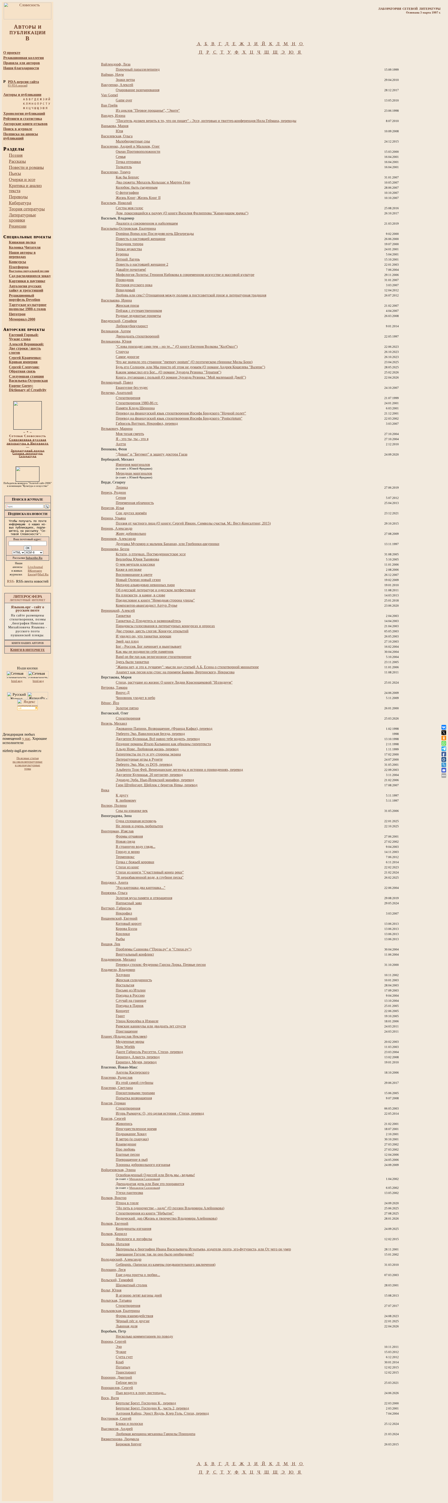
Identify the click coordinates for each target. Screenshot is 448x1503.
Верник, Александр (116, 528)
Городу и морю (128, 852)
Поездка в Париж (130, 1006)
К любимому (126, 800)
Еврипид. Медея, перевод (136, 1062)
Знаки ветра (125, 80)
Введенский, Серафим (119, 321)
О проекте (11, 53)
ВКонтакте (35, 570)
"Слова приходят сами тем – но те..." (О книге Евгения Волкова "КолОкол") (177, 346)
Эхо (119, 1347)
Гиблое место (126, 1383)
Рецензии (17, 226)
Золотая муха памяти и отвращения (144, 898)
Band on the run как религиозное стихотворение (153, 657)
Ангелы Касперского (132, 1072)
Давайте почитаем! (131, 269)
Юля (119, 131)
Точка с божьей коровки (135, 862)
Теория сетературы (27, 208)
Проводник (125, 280)
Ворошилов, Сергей (117, 1388)
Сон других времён (131, 513)
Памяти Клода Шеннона (135, 408)
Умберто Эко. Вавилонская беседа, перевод (150, 734)
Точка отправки (128, 162)
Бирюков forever (128, 1444)
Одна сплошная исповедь (136, 821)
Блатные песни (128, 1154)
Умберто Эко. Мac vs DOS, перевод (144, 764)
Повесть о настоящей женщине (140, 239)
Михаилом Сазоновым (144, 1179)
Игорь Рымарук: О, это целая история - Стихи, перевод (160, 1113)
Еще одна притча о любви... (138, 1275)
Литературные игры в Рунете (139, 759)
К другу (122, 795)
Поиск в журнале (17, 129)
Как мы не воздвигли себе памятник (145, 652)
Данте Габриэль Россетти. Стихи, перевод (149, 1052)
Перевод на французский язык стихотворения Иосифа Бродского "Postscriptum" (179, 418)
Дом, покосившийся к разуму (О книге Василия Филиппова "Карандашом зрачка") (182, 213)
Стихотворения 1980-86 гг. (137, 403)
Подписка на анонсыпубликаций (20, 136)
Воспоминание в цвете (134, 575)
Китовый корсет (129, 923)
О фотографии (127, 193)
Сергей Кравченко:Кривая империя (25, 360)
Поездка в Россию (130, 995)
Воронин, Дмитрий (116, 1377)
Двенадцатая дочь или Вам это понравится (150, 1184)
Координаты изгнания (133, 1229)
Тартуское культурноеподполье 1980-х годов (27, 307)
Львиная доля (126, 1326)
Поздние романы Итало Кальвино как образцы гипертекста (163, 744)
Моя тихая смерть (130, 434)
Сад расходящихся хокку (30, 276)
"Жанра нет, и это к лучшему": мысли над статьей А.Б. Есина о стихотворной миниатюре (187, 667)
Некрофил (124, 913)
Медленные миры (130, 1042)
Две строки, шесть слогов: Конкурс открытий (152, 631)
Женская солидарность (134, 980)
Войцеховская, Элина (118, 1170)
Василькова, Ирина (116, 300)
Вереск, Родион (113, 492)
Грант (120, 1016)
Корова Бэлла (126, 929)
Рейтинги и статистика (22, 119)
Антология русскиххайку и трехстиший (26, 288)
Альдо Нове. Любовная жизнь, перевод (147, 749)
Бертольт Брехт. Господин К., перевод (146, 1403)
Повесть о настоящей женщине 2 (142, 264)
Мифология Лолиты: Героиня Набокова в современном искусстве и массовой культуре (185, 275)
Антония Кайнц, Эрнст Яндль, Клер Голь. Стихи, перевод (162, 1413)
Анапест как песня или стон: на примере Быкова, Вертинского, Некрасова (175, 672)
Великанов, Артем (116, 331)
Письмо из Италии (131, 990)
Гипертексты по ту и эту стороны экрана (148, 754)
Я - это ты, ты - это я (132, 439)
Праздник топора (129, 244)
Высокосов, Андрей (117, 1429)
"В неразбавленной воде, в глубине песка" (150, 877)
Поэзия (16, 155)
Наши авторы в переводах (22, 254)
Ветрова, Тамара (114, 687)
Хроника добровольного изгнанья (143, 1165)
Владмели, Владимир (118, 970)
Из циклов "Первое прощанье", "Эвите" (148, 110)
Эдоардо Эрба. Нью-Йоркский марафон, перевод (155, 780)
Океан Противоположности (138, 151)
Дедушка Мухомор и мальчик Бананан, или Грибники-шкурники (167, 544)
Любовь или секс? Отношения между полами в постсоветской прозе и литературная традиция (191, 295)
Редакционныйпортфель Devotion (24, 297)
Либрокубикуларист (132, 326)
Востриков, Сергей (116, 1418)
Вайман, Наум (112, 75)
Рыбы (120, 939)
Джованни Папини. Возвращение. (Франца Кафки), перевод (164, 729)
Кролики (123, 934)
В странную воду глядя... (135, 847)
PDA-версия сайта (23, 82)
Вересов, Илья (112, 508)
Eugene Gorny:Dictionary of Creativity (27, 388)
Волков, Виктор (113, 1198)
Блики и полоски (129, 1424)
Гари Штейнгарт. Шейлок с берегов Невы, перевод (156, 785)
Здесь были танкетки (132, 662)
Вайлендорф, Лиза (115, 64)
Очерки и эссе (22, 179)
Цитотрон (17, 314)
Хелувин (123, 975)
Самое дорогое (127, 357)
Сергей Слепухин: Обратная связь (24, 369)
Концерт (122, 1011)
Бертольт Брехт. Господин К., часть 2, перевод (152, 1408)
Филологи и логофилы (134, 1239)
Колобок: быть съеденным (137, 187)
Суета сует (124, 1357)
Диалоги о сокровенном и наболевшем (147, 223)
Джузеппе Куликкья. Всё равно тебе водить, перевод (158, 739)
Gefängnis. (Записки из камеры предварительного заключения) (165, 1264)
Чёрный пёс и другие (133, 1321)
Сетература (27, 456)
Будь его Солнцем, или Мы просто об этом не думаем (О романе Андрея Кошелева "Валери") (190, 367)
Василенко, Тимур (115, 172)
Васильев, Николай (116, 203)
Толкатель (124, 167)
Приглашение (127, 1031)
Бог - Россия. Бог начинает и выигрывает (149, 646)
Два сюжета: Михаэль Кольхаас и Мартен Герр (153, 182)
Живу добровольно (131, 534)
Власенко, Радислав (117, 1077)
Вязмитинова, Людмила (120, 1439)
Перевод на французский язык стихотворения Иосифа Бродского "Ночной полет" (181, 413)
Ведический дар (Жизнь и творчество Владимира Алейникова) (166, 1218)
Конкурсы (17, 262)
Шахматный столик (131, 1285)
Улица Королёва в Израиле (137, 1021)
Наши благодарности (21, 68)
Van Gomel (109, 95)
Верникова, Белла (115, 549)
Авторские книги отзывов (25, 124)
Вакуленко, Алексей (117, 85)
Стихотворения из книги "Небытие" (145, 1213)
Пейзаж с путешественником (139, 311)
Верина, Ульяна (113, 518)
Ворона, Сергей (113, 1341)
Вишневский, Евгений (119, 918)
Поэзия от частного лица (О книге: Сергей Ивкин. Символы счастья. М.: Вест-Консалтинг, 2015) (193, 523)
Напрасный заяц (129, 903)
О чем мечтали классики (135, 564)
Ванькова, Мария (114, 126)
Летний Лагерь (128, 259)
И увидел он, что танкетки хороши (143, 636)
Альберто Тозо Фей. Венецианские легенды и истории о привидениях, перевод (179, 770)
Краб (120, 1362)
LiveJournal (35, 567)
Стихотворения (128, 398)
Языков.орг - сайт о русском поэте (27, 608)
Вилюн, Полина (114, 805)
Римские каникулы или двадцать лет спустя (151, 1026)
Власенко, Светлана (117, 1088)
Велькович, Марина (117, 429)
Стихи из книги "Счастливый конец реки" (150, 872)
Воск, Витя (110, 1398)
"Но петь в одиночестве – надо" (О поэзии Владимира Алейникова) (170, 1208)
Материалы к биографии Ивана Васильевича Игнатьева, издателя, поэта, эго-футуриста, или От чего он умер (203, 1249)
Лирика (122, 487)
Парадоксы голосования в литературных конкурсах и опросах (165, 626)
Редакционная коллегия (23, 58)
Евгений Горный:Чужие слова (23, 337)
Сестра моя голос (129, 208)
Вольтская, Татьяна (116, 1300)
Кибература (20, 202)
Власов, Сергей (113, 1118)
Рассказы (17, 161)
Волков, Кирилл (114, 1234)
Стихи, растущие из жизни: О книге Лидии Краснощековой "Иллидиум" (174, 682)
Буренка (122, 254)
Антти (121, 444)
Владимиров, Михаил (118, 959)
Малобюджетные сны (133, 141)
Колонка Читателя (25, 247)
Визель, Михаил (114, 723)
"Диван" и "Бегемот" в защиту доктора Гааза (151, 454)
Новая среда (125, 841)
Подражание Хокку (131, 1134)
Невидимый (125, 290)
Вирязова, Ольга (114, 893)
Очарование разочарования (137, 90)
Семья (121, 157)
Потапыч (123, 1367)
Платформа (29, 269)
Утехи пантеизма (129, 1193)
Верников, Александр (118, 539)
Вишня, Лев (110, 944)
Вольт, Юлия (111, 1290)
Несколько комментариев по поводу (144, 1336)
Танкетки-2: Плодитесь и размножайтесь (148, 621)
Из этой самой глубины (134, 1083)
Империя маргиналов (133, 464)
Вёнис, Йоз (110, 703)
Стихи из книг (127, 867)
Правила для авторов (21, 63)
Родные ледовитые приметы (138, 316)
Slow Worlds (125, 1047)
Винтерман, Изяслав (117, 831)
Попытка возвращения (134, 1098)
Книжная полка (22, 242)
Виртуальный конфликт (135, 954)
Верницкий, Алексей (118, 610)
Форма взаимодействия (134, 1316)
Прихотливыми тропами (135, 1093)
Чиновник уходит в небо (135, 698)
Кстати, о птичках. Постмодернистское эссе (151, 554)
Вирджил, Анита (114, 882)
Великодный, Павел (117, 382)
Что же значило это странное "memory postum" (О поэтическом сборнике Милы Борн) (184, 362)
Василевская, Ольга (117, 136)
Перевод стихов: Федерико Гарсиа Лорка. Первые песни (161, 965)
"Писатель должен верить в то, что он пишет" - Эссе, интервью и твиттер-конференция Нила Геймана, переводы (206, 121)
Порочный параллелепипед (138, 69)
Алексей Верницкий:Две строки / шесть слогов (26, 348)
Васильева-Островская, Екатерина (128, 228)
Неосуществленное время (136, 1129)
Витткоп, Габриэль (116, 908)
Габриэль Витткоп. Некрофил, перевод (147, 423)
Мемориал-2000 (22, 319)
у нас (26, 739)
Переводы (18, 196)
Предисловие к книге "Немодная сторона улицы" (155, 600)
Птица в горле (127, 1203)
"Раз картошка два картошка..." (140, 888)
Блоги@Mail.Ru (38, 574)
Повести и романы (26, 167)
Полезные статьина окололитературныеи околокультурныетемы (27, 763)
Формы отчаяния (129, 836)
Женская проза (127, 305)
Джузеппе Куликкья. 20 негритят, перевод (149, 775)
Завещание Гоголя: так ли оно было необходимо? (155, 1254)
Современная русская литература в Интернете (28, 441)
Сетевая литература (27, 453)
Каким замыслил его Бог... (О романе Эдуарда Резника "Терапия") (168, 372)
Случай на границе (131, 1000)
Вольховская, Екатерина (120, 1311)
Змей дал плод (127, 641)
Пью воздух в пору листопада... (141, 1393)
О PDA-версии (17, 85)
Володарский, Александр (121, 1259)
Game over (124, 100)
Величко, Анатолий (117, 393)
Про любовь (125, 1149)
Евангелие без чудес (132, 388)
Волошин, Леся (113, 1270)
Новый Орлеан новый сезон (138, 580)
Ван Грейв (109, 105)
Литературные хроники (22, 217)
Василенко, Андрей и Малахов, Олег (130, 146)
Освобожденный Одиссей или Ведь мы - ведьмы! (155, 1175)
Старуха (122, 352)
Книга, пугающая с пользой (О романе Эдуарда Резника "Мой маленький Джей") (181, 377)
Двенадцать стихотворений (137, 336)
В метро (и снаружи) (132, 1139)
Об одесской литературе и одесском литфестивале (156, 590)
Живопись (124, 1124)
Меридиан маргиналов (134, 473)
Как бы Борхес (127, 177)
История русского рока (134, 285)
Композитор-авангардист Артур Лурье (146, 605)
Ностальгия (125, 985)
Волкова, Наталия (115, 1244)
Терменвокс (125, 857)
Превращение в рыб (132, 1160)
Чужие (121, 1352)
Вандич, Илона (113, 116)
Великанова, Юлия (116, 341)
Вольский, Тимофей (117, 1280)
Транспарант (126, 1372)
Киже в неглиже (129, 569)
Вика (105, 790)
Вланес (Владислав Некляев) (124, 1036)
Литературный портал (27, 450)
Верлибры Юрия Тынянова (137, 559)
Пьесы (15, 173)
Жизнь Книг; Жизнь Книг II (138, 198)
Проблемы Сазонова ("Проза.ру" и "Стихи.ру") (153, 949)
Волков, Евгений (114, 1223)
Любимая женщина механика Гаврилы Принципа (155, 1434)
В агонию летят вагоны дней (139, 1295)
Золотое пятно (127, 708)
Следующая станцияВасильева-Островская (28, 378)
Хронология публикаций (24, 113)
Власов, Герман (113, 1103)
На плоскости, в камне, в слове (140, 595)
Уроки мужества (129, 249)
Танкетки (123, 616)
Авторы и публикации (22, 95)
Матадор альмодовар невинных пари (145, 585)
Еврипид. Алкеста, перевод (138, 1057)
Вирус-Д (123, 693)
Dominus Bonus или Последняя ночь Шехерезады (155, 234)
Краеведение (126, 1144)
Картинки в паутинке (27, 281)
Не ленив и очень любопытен (139, 826)
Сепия (121, 498)
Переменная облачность (135, 503)
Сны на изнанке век (132, 811)
